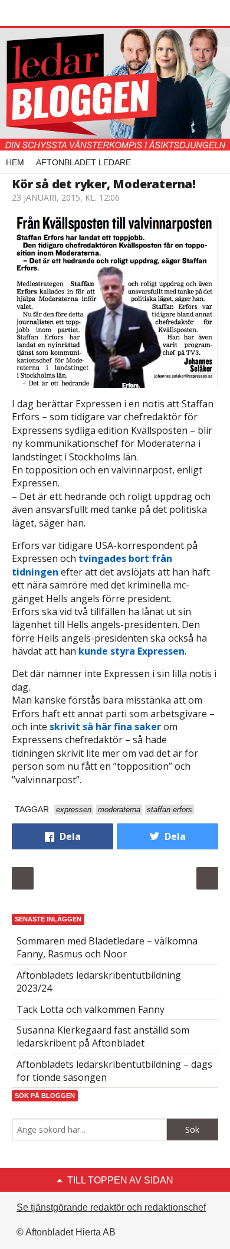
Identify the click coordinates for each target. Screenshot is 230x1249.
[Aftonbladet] (56, 13)
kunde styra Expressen (131, 651)
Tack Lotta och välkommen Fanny (91, 1009)
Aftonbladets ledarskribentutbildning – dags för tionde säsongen (114, 1071)
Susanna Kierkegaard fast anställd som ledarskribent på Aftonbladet (103, 1036)
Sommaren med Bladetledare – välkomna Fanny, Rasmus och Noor (107, 947)
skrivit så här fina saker (105, 726)
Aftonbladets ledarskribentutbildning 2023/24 (99, 982)
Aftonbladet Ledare (83, 162)
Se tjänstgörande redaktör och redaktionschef (111, 1207)
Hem (15, 162)
